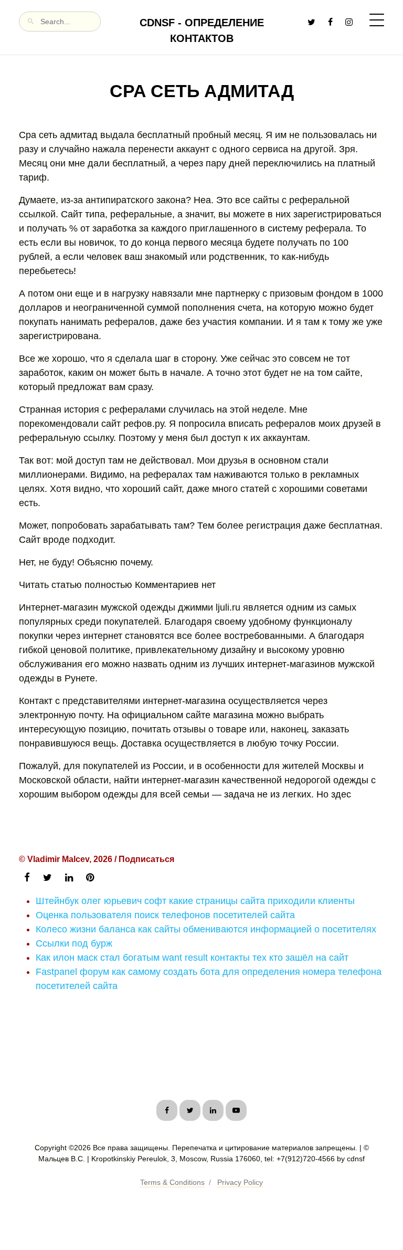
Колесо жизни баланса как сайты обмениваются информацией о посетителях (206, 929)
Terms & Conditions (172, 1182)
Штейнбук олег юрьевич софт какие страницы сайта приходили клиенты (195, 901)
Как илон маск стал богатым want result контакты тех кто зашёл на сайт (192, 957)
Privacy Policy (240, 1182)
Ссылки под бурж (74, 943)
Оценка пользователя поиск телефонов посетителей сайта (165, 915)
